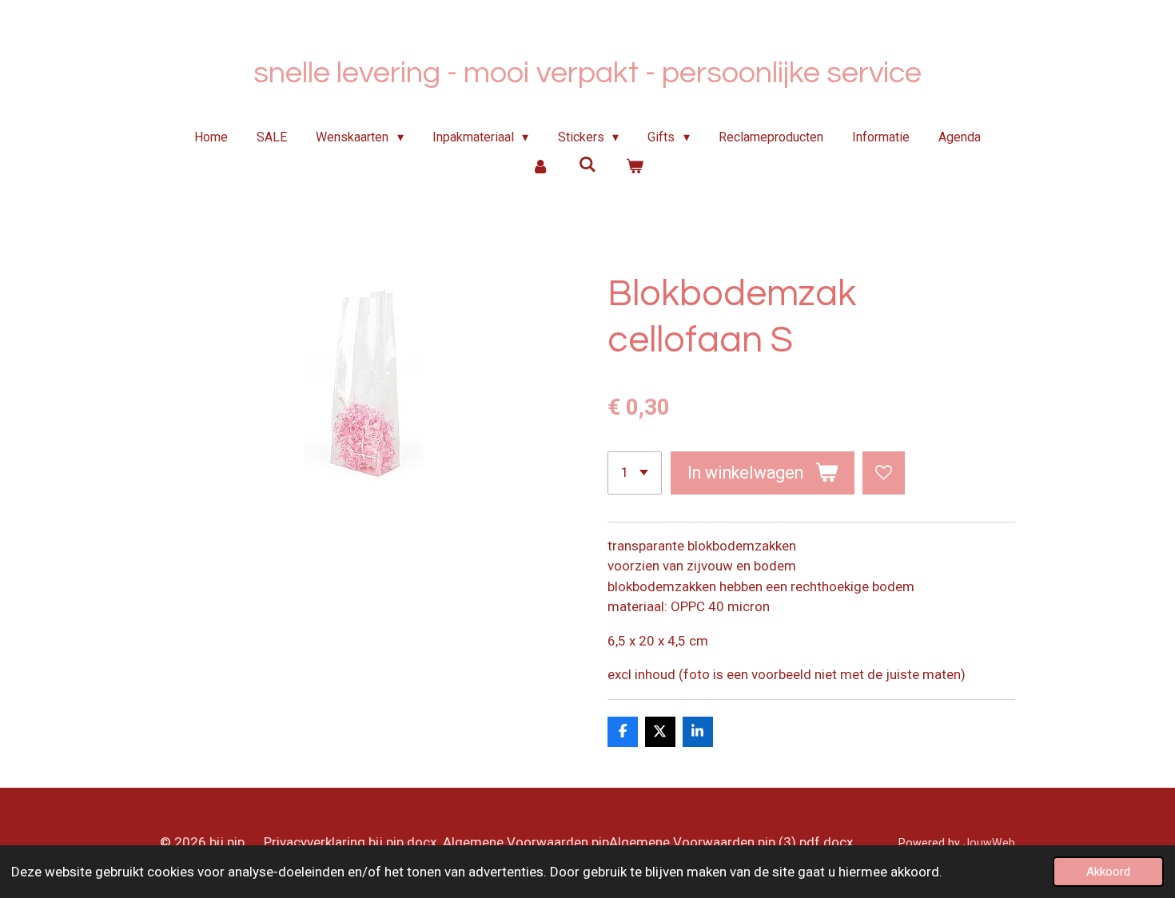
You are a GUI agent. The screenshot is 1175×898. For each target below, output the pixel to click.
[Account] (540, 166)
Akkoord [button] (1108, 871)
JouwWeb (989, 842)
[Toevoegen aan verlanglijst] (883, 472)
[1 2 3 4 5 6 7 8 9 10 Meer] (634, 472)
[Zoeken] (587, 164)
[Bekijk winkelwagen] (633, 166)
